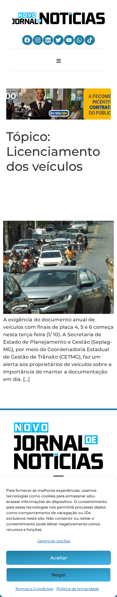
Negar (58, 575)
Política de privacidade (77, 588)
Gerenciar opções (53, 541)
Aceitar (58, 558)
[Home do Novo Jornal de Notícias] (58, 18)
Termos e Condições (34, 588)
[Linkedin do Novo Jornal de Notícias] (48, 40)
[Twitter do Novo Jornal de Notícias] (58, 40)
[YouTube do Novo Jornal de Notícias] (69, 40)
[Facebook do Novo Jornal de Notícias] (27, 40)
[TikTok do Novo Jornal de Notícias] (90, 40)
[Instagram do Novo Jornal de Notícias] (38, 40)
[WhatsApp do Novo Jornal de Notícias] (79, 40)
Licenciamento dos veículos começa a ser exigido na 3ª (54, 197)
